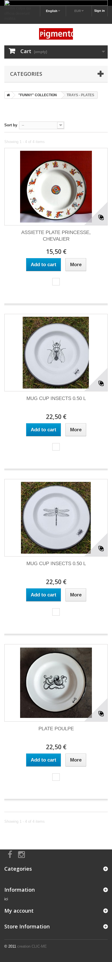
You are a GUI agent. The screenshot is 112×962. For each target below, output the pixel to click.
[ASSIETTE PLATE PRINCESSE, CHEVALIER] (56, 187)
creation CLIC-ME (32, 946)
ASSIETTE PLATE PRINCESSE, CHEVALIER (56, 236)
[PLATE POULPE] (56, 683)
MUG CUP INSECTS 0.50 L (56, 398)
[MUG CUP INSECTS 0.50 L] (56, 353)
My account (19, 910)
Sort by (10, 125)
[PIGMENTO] (56, 34)
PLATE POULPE (56, 728)
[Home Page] (7, 95)
